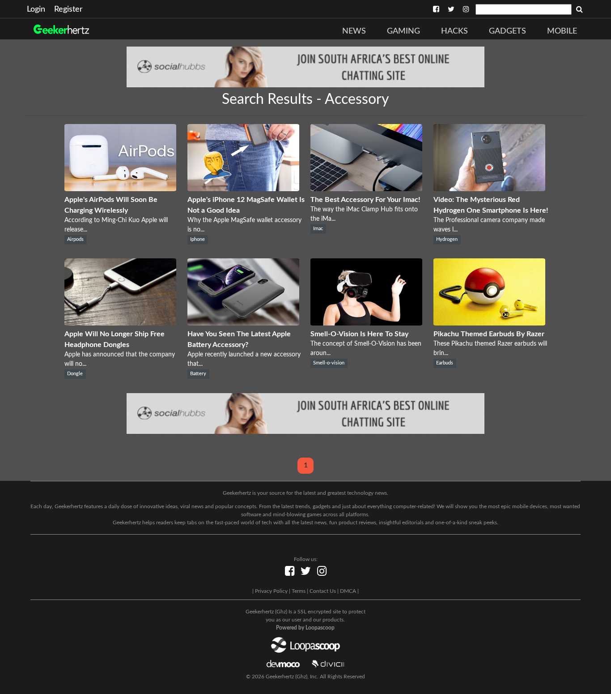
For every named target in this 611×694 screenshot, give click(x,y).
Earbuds (444, 363)
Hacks (454, 31)
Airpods (75, 239)
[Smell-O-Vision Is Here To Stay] (366, 323)
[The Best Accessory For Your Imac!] (366, 189)
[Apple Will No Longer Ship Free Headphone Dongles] (120, 323)
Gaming (403, 31)
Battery (198, 374)
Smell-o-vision (328, 363)
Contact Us (323, 591)
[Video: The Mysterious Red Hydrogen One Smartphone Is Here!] (489, 189)
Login (36, 9)
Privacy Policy (271, 591)
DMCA (348, 591)
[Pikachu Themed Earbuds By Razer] (489, 323)
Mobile (562, 31)
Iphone (197, 239)
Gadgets (507, 31)
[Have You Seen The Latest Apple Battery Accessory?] (243, 323)
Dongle (75, 374)
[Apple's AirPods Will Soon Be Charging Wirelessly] (120, 189)
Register (68, 9)
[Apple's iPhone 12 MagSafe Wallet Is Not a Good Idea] (243, 189)
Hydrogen (447, 239)
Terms (299, 591)
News (354, 31)
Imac (318, 229)
